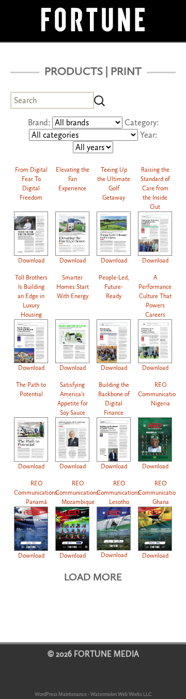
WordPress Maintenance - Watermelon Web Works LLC (93, 694)
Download (31, 260)
